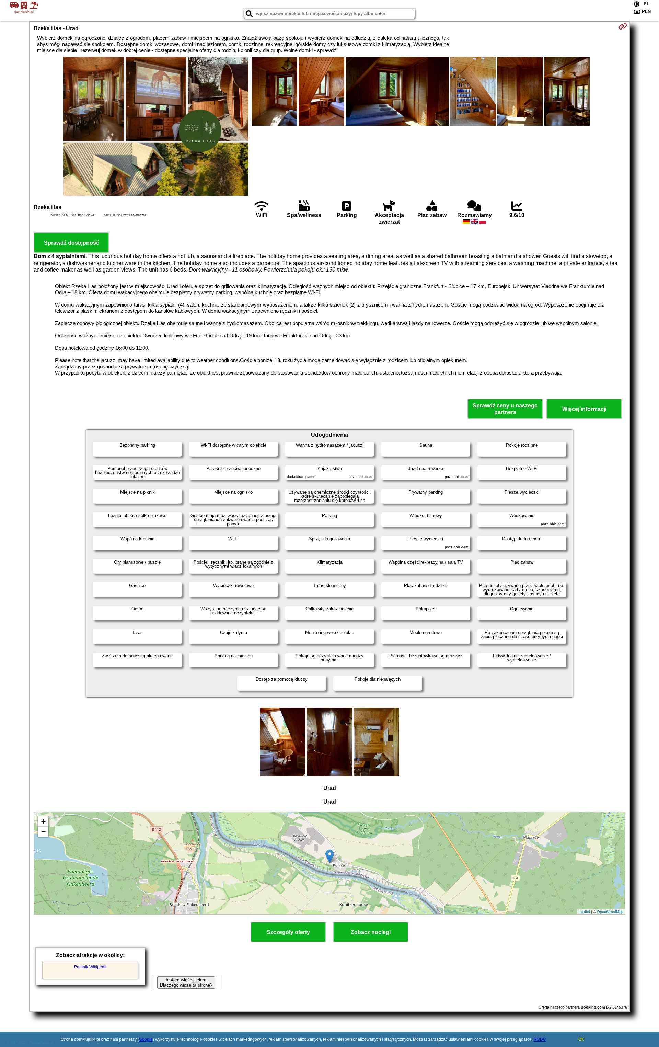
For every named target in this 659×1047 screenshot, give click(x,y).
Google (146, 1039)
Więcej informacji (584, 409)
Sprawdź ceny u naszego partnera (505, 409)
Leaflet (584, 911)
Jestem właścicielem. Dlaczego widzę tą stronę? (186, 982)
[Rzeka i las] (155, 127)
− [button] (43, 831)
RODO (540, 1039)
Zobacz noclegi (371, 932)
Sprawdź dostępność (71, 243)
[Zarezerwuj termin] (622, 26)
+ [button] (43, 821)
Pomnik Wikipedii (90, 967)
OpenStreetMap (610, 911)
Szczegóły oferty (288, 932)
